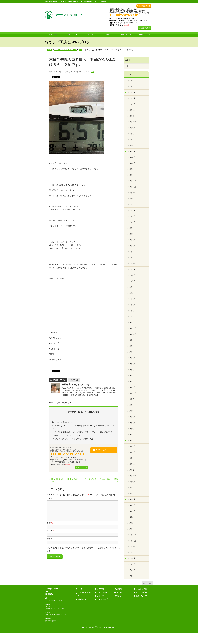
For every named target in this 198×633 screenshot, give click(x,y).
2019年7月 (130, 423)
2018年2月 (130, 523)
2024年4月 (130, 87)
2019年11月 (131, 399)
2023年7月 (130, 140)
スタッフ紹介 (102, 592)
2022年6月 (130, 216)
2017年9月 (130, 552)
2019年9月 (130, 411)
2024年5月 (130, 81)
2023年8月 (130, 134)
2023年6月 (130, 145)
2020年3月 (130, 375)
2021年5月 (130, 293)
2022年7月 (130, 210)
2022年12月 (131, 181)
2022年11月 (131, 187)
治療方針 (100, 589)
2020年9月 (130, 340)
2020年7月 (130, 352)
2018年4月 (130, 511)
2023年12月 (131, 110)
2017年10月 (131, 547)
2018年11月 (131, 470)
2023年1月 (130, 175)
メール (51, 531)
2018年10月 (131, 476)
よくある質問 (141, 592)
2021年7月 (130, 281)
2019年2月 (130, 452)
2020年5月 (130, 364)
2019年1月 (130, 458)
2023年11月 (131, 116)
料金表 (119, 596)
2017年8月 (130, 558)
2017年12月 (131, 535)
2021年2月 (130, 311)
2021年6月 (130, 287)
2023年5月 (130, 151)
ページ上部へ (147, 583)
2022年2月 (130, 240)
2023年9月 (130, 128)
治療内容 (120, 589)
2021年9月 (130, 269)
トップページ (82, 589)
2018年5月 (130, 505)
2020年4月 (130, 370)
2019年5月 (130, 434)
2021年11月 (131, 258)
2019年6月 (130, 429)
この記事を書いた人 (59, 380)
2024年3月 (130, 92)
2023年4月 (130, 157)
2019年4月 (130, 440)
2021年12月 (131, 252)
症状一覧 (100, 596)
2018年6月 (130, 499)
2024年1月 (130, 104)
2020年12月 (131, 322)
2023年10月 (131, 122)
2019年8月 (130, 417)
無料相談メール (144, 6)
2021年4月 (130, 299)
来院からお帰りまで (84, 593)
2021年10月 (131, 263)
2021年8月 (130, 275)
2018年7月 (130, 493)
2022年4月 (130, 228)
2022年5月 (130, 222)
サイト (49, 539)
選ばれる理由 (141, 589)
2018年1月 (130, 529)
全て (92, 72)
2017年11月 (131, 541)
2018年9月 (130, 482)
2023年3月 (130, 163)
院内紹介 (120, 592)
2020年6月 (130, 358)
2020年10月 (131, 334)
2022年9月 (130, 199)
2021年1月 (130, 316)
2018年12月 (131, 464)
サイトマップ (102, 599)
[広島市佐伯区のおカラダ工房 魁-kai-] (65, 16)
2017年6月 (130, 570)
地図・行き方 (145, 28)
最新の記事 (74, 380)
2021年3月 (130, 305)
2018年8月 (130, 488)
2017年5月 (130, 576)
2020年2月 (130, 381)
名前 (50, 523)
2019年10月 (131, 405)
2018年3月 (130, 517)
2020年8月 (130, 346)
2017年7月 (130, 564)
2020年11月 (131, 328)
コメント (51, 498)
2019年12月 (131, 393)
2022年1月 (130, 246)
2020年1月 (130, 387)
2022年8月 (130, 204)
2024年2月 (130, 98)
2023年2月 (130, 169)
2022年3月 (130, 234)
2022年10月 (131, 193)
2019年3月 (130, 446)
